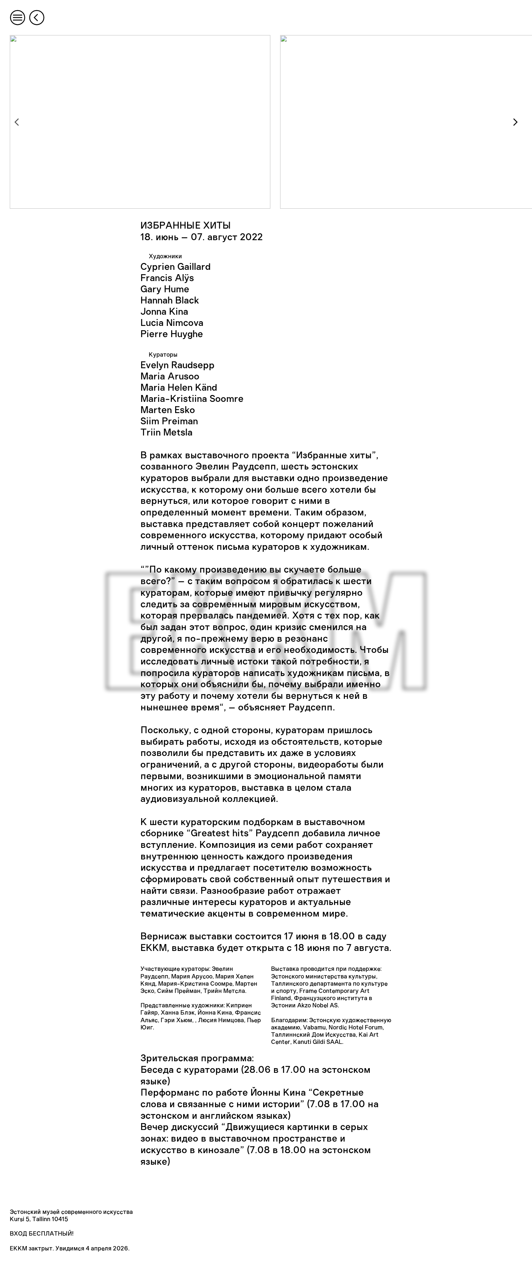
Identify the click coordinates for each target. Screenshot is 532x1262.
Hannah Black (169, 300)
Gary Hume (164, 289)
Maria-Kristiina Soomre (192, 399)
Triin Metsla (166, 432)
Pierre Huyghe (171, 334)
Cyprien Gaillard (175, 267)
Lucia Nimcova (171, 323)
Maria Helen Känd (178, 387)
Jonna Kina (164, 311)
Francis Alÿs (167, 278)
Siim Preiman (169, 421)
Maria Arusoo (169, 376)
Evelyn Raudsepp (177, 365)
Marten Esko (167, 410)
